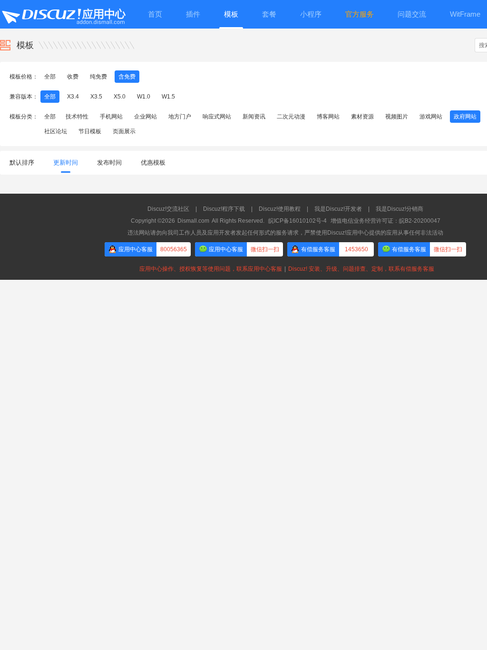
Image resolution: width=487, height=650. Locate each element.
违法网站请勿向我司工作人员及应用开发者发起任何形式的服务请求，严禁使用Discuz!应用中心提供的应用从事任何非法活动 (285, 232)
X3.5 (96, 96)
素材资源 (362, 116)
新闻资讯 (254, 116)
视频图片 (396, 116)
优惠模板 (153, 162)
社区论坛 (55, 131)
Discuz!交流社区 (168, 209)
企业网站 (145, 116)
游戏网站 (430, 116)
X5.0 (120, 96)
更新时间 (65, 162)
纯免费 (98, 76)
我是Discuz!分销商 (399, 209)
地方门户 (179, 116)
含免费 (127, 76)
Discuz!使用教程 (280, 209)
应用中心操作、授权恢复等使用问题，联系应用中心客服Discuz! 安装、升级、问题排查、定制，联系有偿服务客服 (285, 269)
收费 (72, 76)
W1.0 (143, 96)
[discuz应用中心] (63, 14)
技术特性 (77, 116)
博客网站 (328, 116)
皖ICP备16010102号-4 (297, 220)
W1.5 (168, 96)
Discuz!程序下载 (224, 209)
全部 (50, 76)
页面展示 (124, 131)
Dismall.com (193, 220)
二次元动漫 (291, 116)
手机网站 (111, 116)
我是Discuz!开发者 (338, 209)
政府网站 (465, 116)
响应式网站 (217, 116)
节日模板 (89, 131)
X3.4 (73, 96)
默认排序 (22, 162)
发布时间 (109, 162)
